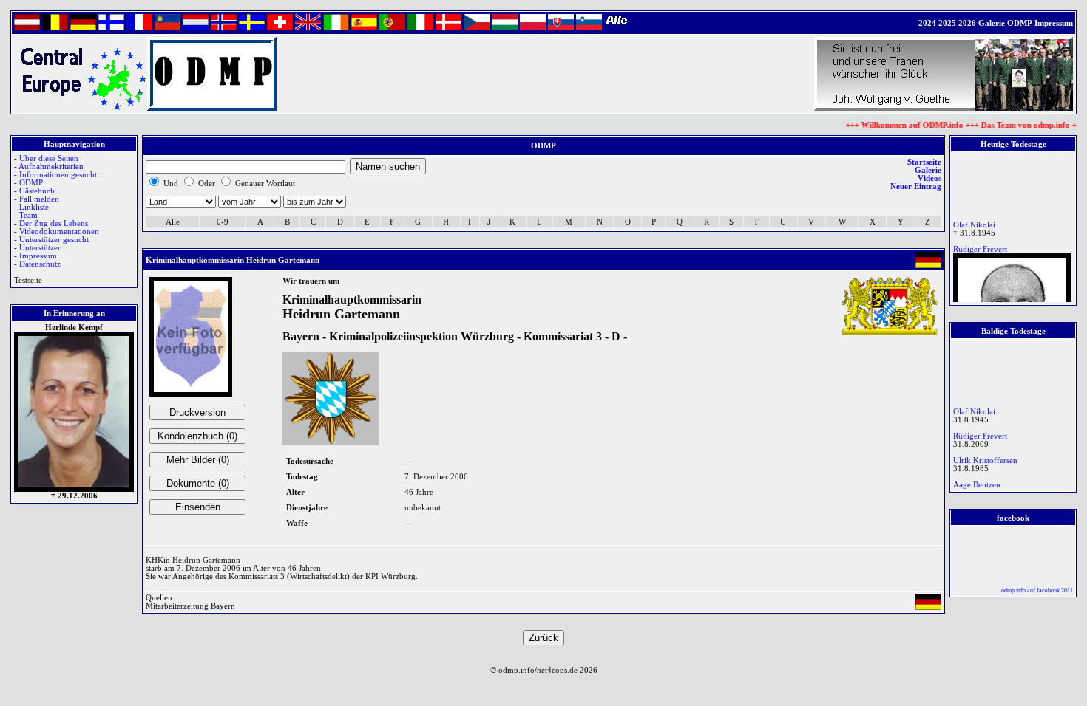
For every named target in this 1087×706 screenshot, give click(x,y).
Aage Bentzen (976, 482)
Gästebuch (37, 191)
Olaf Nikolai (974, 222)
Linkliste (34, 207)
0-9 (222, 222)
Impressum (38, 256)
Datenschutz (40, 264)
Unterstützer (40, 248)
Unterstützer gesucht (54, 240)
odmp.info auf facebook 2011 (1037, 590)
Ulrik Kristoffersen (985, 457)
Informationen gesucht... (61, 175)
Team (28, 215)
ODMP (31, 183)
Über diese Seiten (48, 158)
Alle (173, 222)
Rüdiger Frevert (980, 246)
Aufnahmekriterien (51, 166)
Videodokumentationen (59, 231)
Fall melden (39, 199)
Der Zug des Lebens (53, 223)
